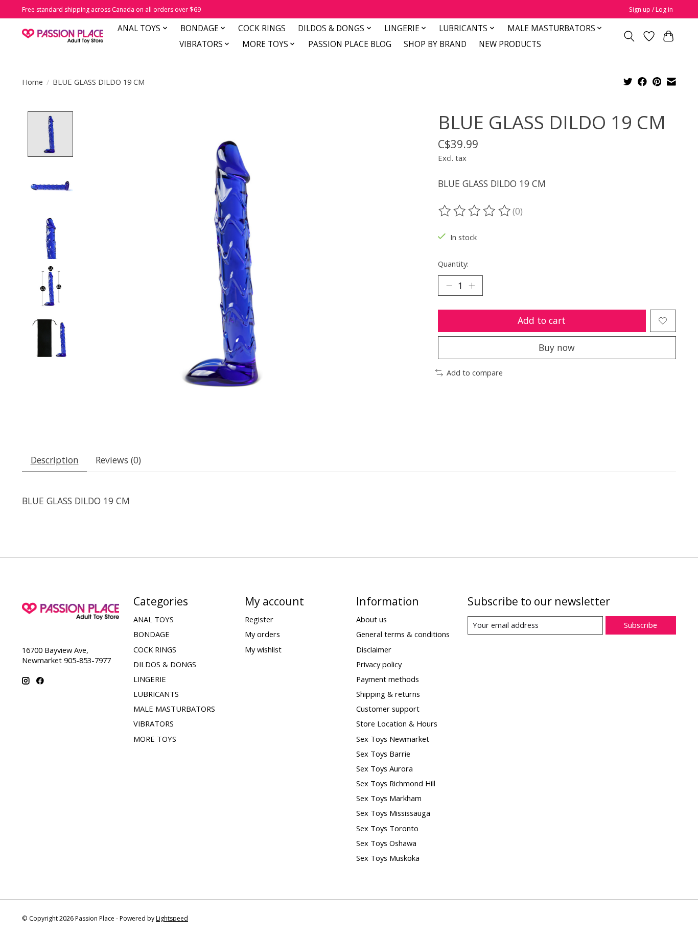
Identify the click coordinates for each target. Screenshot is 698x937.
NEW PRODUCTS (510, 44)
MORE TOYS (154, 739)
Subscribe (640, 625)
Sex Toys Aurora (384, 768)
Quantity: (453, 264)
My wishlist (263, 649)
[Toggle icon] (629, 36)
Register (259, 619)
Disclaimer (373, 649)
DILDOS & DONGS (164, 664)
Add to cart (542, 320)
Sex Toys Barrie (383, 753)
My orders (262, 634)
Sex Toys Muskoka (388, 858)
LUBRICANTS (156, 694)
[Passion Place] (62, 36)
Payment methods (387, 679)
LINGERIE (149, 679)
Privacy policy (379, 664)
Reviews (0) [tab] (118, 460)
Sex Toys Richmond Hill (395, 783)
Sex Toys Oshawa (386, 843)
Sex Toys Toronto (387, 828)
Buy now (557, 347)
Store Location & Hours (396, 723)
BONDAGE (151, 634)
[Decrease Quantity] (449, 285)
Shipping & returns (388, 694)
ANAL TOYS (153, 619)
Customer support (388, 709)
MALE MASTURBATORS (174, 709)
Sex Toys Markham (389, 798)
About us (371, 619)
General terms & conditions (403, 634)
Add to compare (475, 372)
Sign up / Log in (651, 9)
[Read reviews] (475, 211)
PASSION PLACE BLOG (349, 44)
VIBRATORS (153, 723)
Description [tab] (55, 460)
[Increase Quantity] (471, 285)
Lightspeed (172, 918)
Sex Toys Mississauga (393, 813)
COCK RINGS (262, 28)
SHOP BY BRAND (435, 44)
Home (32, 82)
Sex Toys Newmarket (392, 739)
